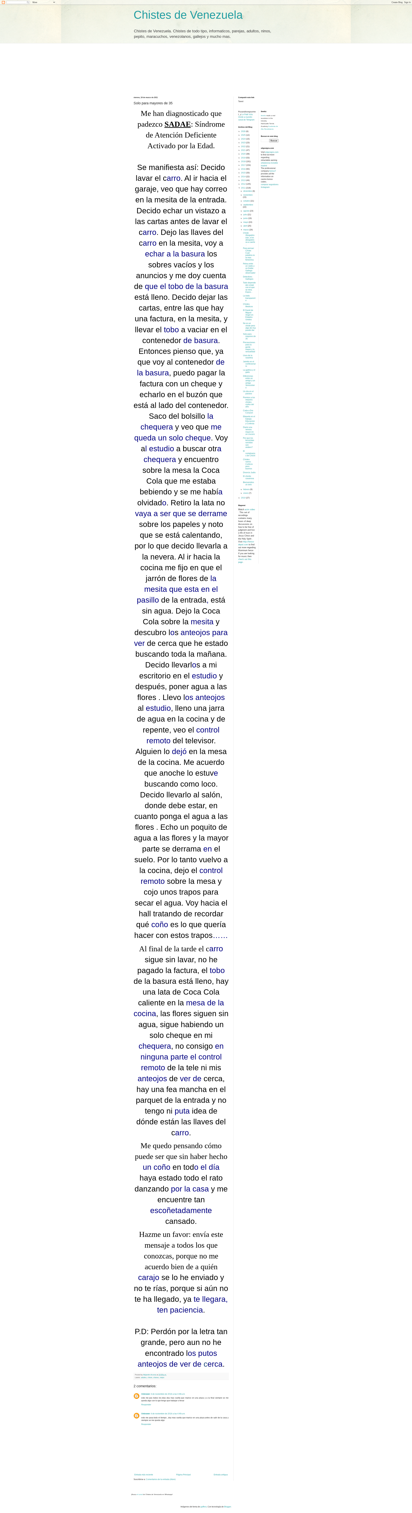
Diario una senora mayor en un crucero (249, 430)
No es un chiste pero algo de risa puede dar (249, 326)
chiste (150, 1377)
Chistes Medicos (248, 305)
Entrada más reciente (143, 1475)
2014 (243, 176)
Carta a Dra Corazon (248, 411)
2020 (243, 154)
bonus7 (272, 171)
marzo (246, 230)
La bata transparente (249, 298)
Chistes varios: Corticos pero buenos (248, 464)
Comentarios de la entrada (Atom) (161, 1479)
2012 (243, 184)
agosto (246, 211)
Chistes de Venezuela (188, 15)
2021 (243, 150)
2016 (243, 169)
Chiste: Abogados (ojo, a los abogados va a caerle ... (249, 239)
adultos (144, 1377)
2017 (243, 165)
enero (246, 493)
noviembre (248, 195)
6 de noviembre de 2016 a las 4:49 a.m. (168, 1414)
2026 (243, 131)
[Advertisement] (206, 67)
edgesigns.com (271, 152)
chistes (156, 1377)
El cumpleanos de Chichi (249, 453)
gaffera (204, 1507)
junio (245, 218)
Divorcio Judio (249, 472)
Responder (146, 1405)
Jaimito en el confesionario (249, 363)
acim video (250, 509)
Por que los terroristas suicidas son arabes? (248, 443)
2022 (243, 146)
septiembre (248, 205)
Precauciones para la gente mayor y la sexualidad (249, 347)
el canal (140, 1494)
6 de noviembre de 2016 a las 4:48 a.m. (168, 1394)
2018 (243, 161)
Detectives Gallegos (248, 278)
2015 (243, 173)
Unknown (145, 1394)
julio (245, 214)
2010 (243, 498)
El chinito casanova (248, 477)
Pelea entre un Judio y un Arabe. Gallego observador (249, 268)
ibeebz (263, 115)
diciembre (248, 191)
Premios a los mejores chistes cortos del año (249, 402)
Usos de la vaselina (248, 356)
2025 (243, 135)
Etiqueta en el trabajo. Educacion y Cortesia (249, 420)
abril (245, 226)
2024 (243, 139)
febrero (246, 489)
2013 (243, 180)
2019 (243, 158)
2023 (243, 143)
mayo (246, 222)
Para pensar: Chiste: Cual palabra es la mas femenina (249, 254)
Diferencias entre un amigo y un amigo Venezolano (249, 382)
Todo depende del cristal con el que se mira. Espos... (249, 287)
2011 (243, 188)
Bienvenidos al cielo (248, 483)
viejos (162, 1377)
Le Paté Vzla (247, 114)
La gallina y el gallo (249, 371)
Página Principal (183, 1475)
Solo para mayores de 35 (249, 336)
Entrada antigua (221, 1475)
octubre (246, 201)
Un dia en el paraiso (248, 392)
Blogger (227, 1507)
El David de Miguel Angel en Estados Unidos (248, 315)
